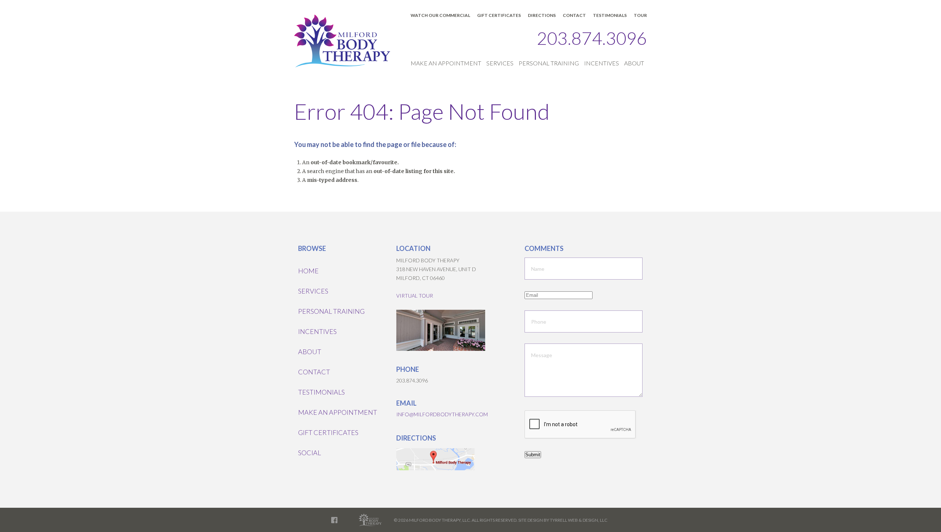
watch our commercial (440, 15)
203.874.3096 (592, 38)
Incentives (601, 63)
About (634, 63)
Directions (542, 15)
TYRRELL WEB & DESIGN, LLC (578, 520)
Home (308, 271)
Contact (574, 15)
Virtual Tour (414, 295)
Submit (532, 454)
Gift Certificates (499, 15)
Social (309, 453)
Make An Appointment (446, 63)
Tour (640, 15)
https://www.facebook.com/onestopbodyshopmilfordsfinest (334, 520)
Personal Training (549, 63)
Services (500, 63)
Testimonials (610, 15)
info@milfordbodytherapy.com (442, 414)
